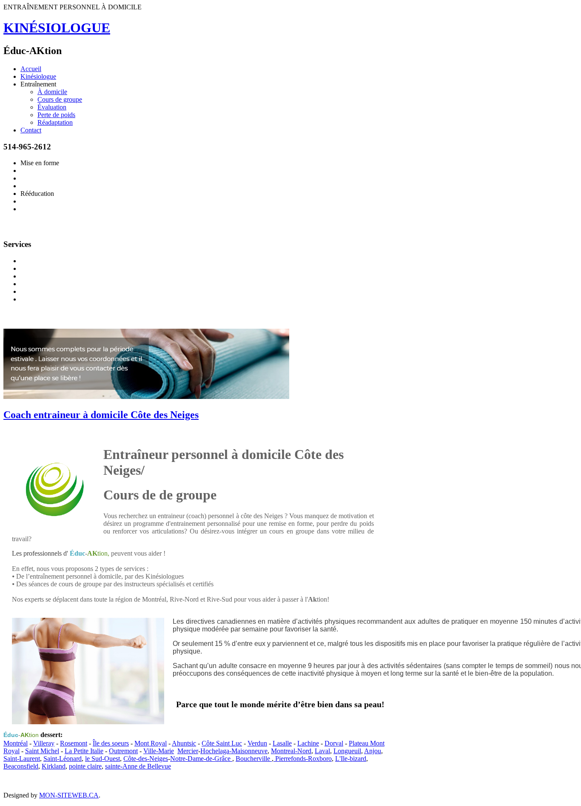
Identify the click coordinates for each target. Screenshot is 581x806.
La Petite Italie (84, 750)
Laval (322, 750)
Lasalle (282, 743)
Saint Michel (42, 750)
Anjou (372, 750)
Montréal (15, 743)
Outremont (123, 750)
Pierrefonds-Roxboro (302, 758)
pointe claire (85, 766)
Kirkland (54, 766)
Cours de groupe (59, 99)
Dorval (334, 743)
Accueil (30, 68)
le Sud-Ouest (102, 758)
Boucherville (254, 758)
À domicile (52, 91)
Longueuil (347, 750)
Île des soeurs (111, 743)
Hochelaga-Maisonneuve (234, 750)
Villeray (43, 743)
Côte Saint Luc (222, 743)
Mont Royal (150, 743)
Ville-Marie (158, 750)
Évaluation (51, 107)
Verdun (257, 743)
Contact (30, 130)
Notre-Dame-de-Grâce (201, 758)
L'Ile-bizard (350, 758)
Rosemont (73, 743)
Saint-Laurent (21, 758)
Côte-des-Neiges (145, 758)
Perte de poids (56, 114)
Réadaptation (55, 122)
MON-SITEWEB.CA (69, 795)
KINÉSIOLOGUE (56, 27)
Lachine (308, 743)
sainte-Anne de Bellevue (138, 766)
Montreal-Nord (291, 750)
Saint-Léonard (62, 758)
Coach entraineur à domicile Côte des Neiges (101, 414)
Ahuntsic (184, 743)
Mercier (187, 750)
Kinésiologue (38, 76)
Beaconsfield (20, 766)
